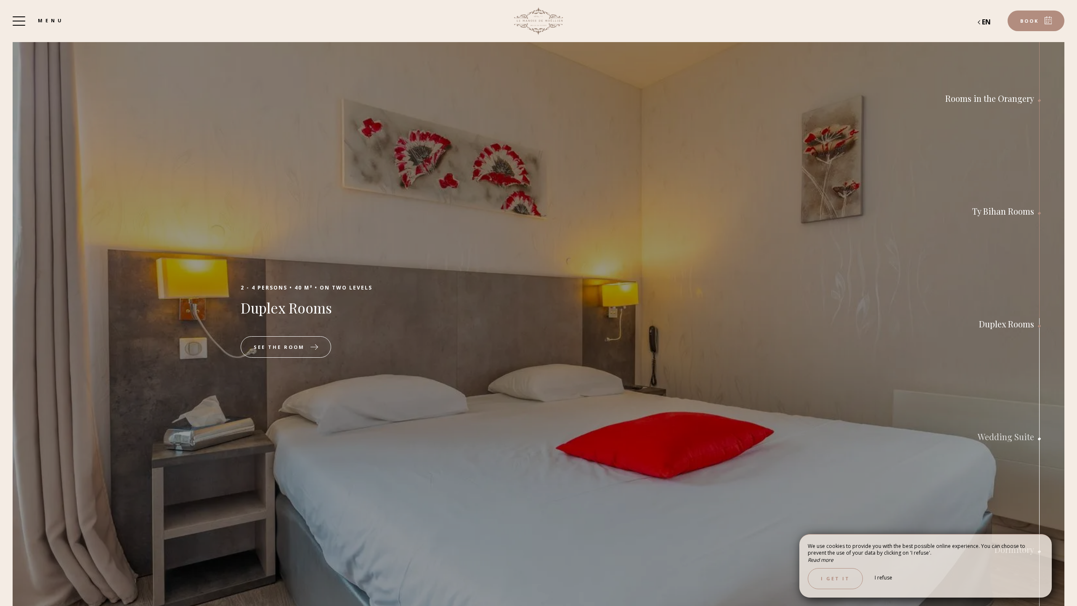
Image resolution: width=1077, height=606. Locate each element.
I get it (835, 578)
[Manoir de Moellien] (538, 21)
